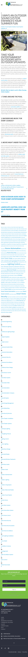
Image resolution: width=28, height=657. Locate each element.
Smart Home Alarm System (20, 289)
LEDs (25, 262)
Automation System (18, 234)
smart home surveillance (20, 297)
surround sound (9, 305)
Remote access (6, 284)
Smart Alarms (17, 287)
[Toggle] (1, 323)
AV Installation (3, 235)
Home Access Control (12, 246)
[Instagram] (8, 648)
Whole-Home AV (17, 310)
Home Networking (23, 250)
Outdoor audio (13, 273)
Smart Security (19, 300)
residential (2, 286)
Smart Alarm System (4, 287)
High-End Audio (6, 246)
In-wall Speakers (6, 260)
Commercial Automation (16, 237)
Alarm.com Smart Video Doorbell (13, 227)
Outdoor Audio (4, 202)
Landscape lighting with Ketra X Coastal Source (13, 187)
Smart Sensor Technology (18, 302)
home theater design (22, 256)
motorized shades (4, 270)
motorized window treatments (18, 272)
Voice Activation (19, 307)
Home (2, 617)
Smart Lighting (17, 299)
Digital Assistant (6, 242)
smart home (14, 289)
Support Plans (4, 626)
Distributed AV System (17, 242)
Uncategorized (4, 551)
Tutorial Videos (6, 307)
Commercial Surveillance (6, 362)
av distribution (23, 234)
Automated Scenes (11, 232)
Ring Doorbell (7, 286)
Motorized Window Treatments (7, 272)
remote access (19, 282)
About (2, 619)
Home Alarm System (5, 378)
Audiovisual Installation (14, 230)
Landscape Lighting (5, 215)
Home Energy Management (7, 403)
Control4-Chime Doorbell (8, 241)
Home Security (11, 253)
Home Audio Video (19, 246)
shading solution (17, 286)
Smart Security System (10, 302)
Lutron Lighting (4, 444)
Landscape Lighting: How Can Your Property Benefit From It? (13, 209)
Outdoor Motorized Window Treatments (17, 279)
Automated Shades (17, 232)
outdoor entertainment (6, 185)
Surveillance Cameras (17, 305)
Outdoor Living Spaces (7, 279)
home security (4, 253)
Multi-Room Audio (5, 464)
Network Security (8, 273)
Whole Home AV (5, 310)
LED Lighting (15, 262)
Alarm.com (2, 227)
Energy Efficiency (3, 244)
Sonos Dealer (23, 304)
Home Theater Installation (17, 258)
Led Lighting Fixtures (21, 262)
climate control (20, 235)
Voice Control (4, 560)
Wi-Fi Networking (23, 310)
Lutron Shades (6, 268)
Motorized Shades (12, 270)
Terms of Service (14, 595)
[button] (1, 5)
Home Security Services (6, 413)
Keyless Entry (19, 260)
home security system (18, 255)
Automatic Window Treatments (10, 234)
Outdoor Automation (10, 275)
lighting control (4, 264)
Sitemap (19, 652)
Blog (2, 628)
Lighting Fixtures (11, 266)
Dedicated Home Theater (16, 241)
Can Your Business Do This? (7, 189)
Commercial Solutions (7, 622)
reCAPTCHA (14, 592)
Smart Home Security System (7, 526)
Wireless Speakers (9, 312)
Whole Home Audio (16, 309)
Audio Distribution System (12, 229)
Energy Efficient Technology (11, 244)
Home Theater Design (6, 258)
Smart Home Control (6, 515)
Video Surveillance (12, 307)
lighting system (16, 266)
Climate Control (4, 342)
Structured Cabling (4, 305)
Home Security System (11, 255)
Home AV (22, 248)
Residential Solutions (6, 621)
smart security (14, 300)
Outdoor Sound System (6, 27)
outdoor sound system (16, 280)
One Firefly (14, 652)
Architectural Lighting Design (8, 332)
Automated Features (4, 232)
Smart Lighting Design (8, 300)
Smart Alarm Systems (11, 287)
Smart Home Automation (8, 291)
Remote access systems (20, 284)
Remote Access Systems (12, 284)
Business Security (15, 235)
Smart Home (8, 289)
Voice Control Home (8, 309)
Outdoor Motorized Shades (7, 490)
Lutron (21, 266)
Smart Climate (22, 287)
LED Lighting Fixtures (6, 434)
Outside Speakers (14, 282)
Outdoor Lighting (19, 277)
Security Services (12, 286)
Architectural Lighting (6, 327)
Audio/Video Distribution (7, 230)
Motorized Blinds (22, 268)
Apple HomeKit (21, 227)
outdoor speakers (16, 185)
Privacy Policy (23, 594)
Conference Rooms (24, 239)
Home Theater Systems (6, 424)
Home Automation (13, 248)
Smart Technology (11, 304)
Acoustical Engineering (6, 322)
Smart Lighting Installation (7, 536)
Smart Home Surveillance (11, 297)
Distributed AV (11, 242)
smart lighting (11, 299)
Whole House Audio (11, 310)
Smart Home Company (19, 291)
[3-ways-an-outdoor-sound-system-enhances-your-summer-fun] (14, 41)
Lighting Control (13, 264)
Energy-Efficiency (18, 244)
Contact (3, 629)
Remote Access (4, 500)
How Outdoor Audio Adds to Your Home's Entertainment (13, 198)
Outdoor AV (16, 275)
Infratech (10, 260)
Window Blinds (3, 312)
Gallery (3, 624)
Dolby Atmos (23, 242)
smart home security (12, 294)
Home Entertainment (11, 250)
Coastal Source (7, 237)
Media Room (11, 268)
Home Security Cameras (20, 253)
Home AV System (5, 398)
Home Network (17, 250)
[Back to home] (14, 5)
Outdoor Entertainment (6, 475)
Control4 (2, 241)
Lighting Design (6, 266)
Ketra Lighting (14, 260)
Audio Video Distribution (21, 229)
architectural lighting (4, 229)
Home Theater (16, 256)
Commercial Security (8, 239)
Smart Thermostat (17, 304)
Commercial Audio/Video (7, 347)
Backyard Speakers (9, 235)
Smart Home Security (6, 521)
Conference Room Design (16, 239)
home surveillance (9, 256)
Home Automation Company (7, 393)
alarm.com (6, 227)
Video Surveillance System (7, 555)
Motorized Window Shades (21, 270)
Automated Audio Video (22, 230)
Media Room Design (16, 268)
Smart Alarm (22, 286)
